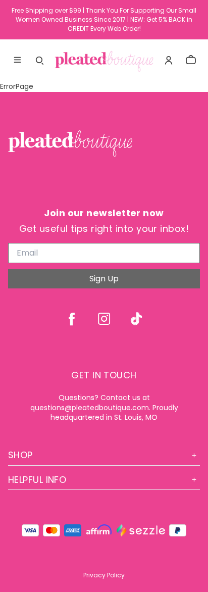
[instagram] (104, 319)
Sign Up (104, 278)
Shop (20, 455)
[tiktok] (136, 319)
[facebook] (72, 319)
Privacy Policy (104, 575)
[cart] (191, 60)
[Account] (169, 60)
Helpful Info (37, 479)
